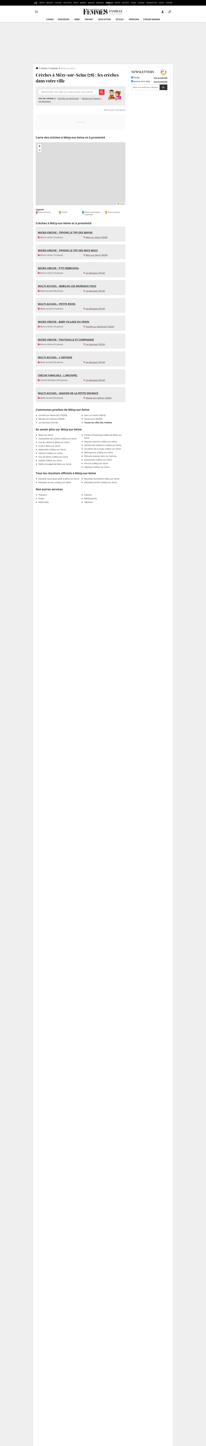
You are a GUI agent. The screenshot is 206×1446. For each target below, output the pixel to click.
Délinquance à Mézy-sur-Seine (98, 452)
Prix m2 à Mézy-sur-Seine (96, 463)
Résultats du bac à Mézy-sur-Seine (55, 482)
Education (104, 19)
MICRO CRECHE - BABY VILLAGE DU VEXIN (63, 321)
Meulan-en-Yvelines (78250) (99, 398)
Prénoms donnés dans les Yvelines (100, 456)
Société (125, 3)
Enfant (89, 19)
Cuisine (58, 3)
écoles (119, 19)
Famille (109, 3)
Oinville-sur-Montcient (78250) (100, 326)
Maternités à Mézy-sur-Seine (52, 449)
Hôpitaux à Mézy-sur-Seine (96, 467)
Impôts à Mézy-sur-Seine (50, 460)
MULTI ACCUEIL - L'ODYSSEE (55, 357)
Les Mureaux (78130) (95, 273)
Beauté (49, 3)
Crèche (44, 68)
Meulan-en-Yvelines (91, 98)
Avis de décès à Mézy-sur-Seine (53, 456)
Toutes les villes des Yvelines (98, 422)
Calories (88, 495)
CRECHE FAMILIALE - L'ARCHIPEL (57, 375)
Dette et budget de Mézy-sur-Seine (55, 464)
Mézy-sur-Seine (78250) (96, 237)
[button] (39, 146)
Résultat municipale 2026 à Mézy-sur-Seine (59, 478)
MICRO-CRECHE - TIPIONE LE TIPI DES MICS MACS (68, 250)
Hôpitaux (88, 502)
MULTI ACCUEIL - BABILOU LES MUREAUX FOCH (67, 286)
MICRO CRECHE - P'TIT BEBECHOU (58, 268)
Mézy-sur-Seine (46, 435)
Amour (91, 3)
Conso (50, 19)
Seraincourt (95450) (93, 419)
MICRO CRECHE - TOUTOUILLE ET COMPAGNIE (66, 339)
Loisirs (141, 3)
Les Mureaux (45, 101)
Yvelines (54, 68)
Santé (117, 3)
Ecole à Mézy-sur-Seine (49, 446)
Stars (133, 3)
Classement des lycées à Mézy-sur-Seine (58, 438)
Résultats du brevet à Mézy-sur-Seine (101, 478)
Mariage (100, 3)
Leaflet (122, 204)
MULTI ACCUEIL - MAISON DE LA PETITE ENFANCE (68, 393)
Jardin (83, 3)
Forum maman (151, 19)
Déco (75, 3)
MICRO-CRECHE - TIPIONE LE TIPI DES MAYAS (65, 232)
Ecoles (41, 498)
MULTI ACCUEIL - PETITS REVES (56, 304)
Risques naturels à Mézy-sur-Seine (100, 441)
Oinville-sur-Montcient (68, 98)
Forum (169, 3)
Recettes (67, 3)
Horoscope (151, 3)
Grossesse (63, 19)
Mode (42, 3)
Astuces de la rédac (141, 82)
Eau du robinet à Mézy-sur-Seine (54, 442)
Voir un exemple (160, 78)
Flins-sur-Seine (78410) (95, 415)
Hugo (161, 3)
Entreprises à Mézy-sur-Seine (98, 459)
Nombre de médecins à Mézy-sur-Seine (102, 445)
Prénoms (134, 19)
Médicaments (90, 498)
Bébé (77, 19)
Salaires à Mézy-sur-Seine (51, 453)
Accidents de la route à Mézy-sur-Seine (102, 448)
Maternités (44, 502)
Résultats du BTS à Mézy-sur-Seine (100, 482)
